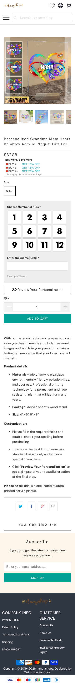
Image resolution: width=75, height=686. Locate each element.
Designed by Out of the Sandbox (48, 670)
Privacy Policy (10, 619)
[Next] (68, 70)
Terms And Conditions (16, 634)
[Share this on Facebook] (31, 506)
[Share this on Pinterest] (42, 506)
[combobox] (42, 17)
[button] (37, 207)
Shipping (7, 642)
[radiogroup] (37, 231)
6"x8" (9, 191)
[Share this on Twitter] (20, 506)
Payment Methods (51, 640)
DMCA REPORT (11, 649)
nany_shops (45, 668)
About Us (45, 633)
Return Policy (10, 627)
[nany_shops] (14, 5)
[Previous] (7, 70)
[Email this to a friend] (53, 506)
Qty (6, 298)
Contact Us (47, 625)
